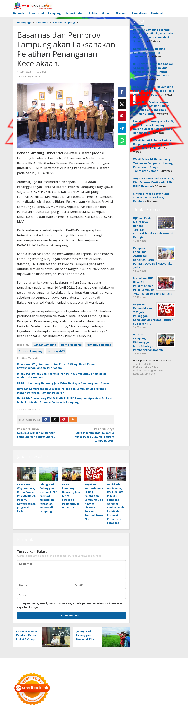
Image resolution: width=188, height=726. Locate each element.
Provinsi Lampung (31, 351)
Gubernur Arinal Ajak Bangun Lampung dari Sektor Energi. (36, 432)
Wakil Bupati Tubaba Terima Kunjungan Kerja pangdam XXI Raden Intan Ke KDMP (153, 144)
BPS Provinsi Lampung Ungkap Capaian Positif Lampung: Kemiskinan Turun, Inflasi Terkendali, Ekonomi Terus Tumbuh (153, 71)
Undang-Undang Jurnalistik (148, 370)
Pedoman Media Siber (145, 367)
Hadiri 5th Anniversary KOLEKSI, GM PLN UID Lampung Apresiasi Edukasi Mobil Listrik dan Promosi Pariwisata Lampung (116, 504)
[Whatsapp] (122, 140)
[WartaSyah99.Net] (33, 5)
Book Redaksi (143, 363)
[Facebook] (46, 419)
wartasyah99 (56, 351)
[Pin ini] (122, 116)
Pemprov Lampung (98, 344)
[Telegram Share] (122, 128)
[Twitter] (55, 419)
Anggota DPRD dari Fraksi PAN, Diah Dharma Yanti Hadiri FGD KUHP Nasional (153, 182)
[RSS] (73, 419)
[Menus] (172, 5)
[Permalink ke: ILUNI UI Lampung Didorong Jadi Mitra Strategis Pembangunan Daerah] (71, 474)
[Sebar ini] (122, 92)
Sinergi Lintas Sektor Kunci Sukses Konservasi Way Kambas (151, 197)
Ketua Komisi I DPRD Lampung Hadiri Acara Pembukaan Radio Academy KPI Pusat (153, 90)
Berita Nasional (71, 344)
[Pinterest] (64, 419)
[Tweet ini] (122, 104)
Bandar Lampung (45, 344)
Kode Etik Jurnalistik (144, 373)
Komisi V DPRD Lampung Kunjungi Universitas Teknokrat (149, 52)
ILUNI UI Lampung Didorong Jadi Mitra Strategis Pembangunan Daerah (63, 383)
